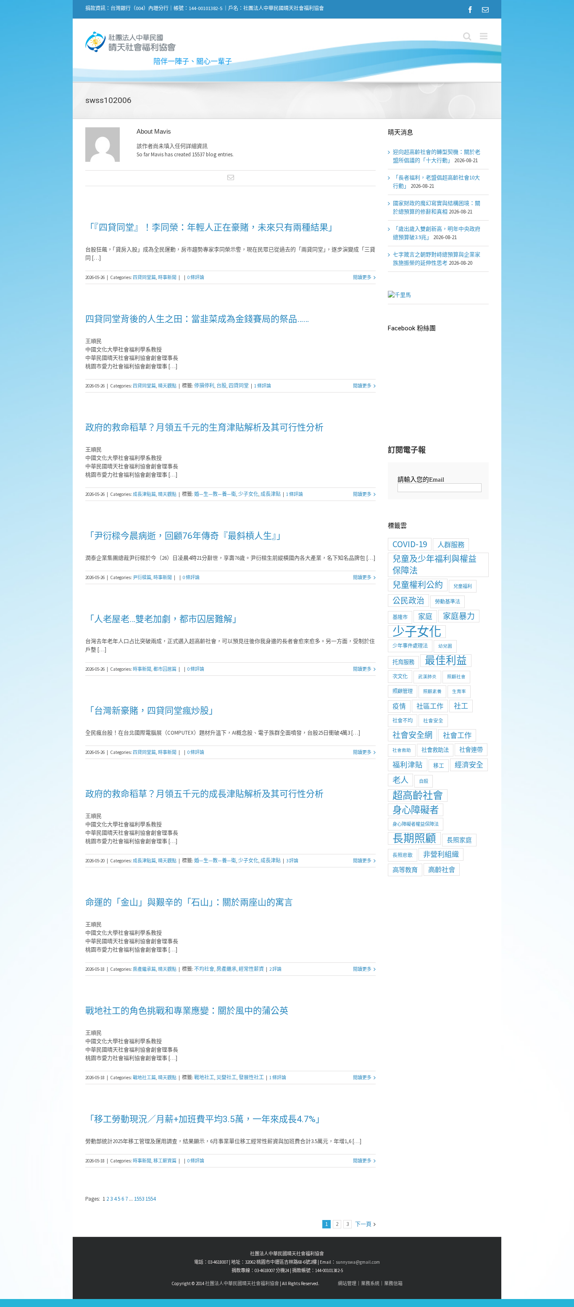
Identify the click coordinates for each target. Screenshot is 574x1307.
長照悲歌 (402, 855)
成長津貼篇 (144, 494)
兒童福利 (462, 586)
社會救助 (401, 750)
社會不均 (402, 720)
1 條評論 (262, 386)
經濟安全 (469, 764)
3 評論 (292, 861)
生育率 (459, 691)
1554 (150, 1198)
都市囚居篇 (164, 669)
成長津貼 (271, 494)
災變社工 (226, 1077)
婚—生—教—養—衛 (215, 494)
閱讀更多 (362, 277)
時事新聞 (167, 277)
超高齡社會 (417, 795)
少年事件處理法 (410, 646)
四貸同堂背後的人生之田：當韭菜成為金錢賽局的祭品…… (197, 319)
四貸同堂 (239, 385)
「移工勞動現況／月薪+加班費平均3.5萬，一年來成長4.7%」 (204, 1119)
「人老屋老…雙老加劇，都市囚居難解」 (163, 619)
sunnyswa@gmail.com (358, 1262)
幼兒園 (445, 646)
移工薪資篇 (164, 1161)
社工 (461, 706)
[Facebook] (470, 9)
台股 (221, 385)
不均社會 (204, 969)
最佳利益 (446, 660)
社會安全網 (412, 735)
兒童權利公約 (417, 585)
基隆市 (400, 617)
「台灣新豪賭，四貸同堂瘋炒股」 (151, 711)
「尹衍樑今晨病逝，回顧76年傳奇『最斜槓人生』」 (185, 536)
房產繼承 (226, 969)
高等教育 (405, 870)
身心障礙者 (415, 810)
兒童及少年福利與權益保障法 (434, 564)
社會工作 (457, 735)
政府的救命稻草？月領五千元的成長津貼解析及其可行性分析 (204, 794)
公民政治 (408, 601)
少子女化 (248, 494)
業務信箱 (393, 1283)
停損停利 (204, 385)
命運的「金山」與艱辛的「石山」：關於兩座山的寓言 (189, 902)
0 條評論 (195, 277)
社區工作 (429, 706)
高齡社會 (441, 869)
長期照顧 (414, 838)
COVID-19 (409, 544)
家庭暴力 (459, 616)
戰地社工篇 (144, 1077)
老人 (400, 780)
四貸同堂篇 (144, 277)
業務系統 (370, 1283)
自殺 (423, 781)
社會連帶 (471, 750)
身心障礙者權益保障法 (415, 824)
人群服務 (450, 544)
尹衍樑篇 (142, 577)
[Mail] (485, 9)
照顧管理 (402, 691)
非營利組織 (441, 854)
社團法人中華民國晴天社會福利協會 (242, 1283)
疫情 (399, 706)
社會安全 (433, 720)
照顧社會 (456, 677)
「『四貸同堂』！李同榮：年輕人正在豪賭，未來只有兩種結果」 (211, 227)
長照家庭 (459, 840)
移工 (438, 765)
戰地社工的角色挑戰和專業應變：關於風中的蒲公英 (186, 1011)
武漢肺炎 (427, 677)
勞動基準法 (447, 601)
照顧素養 (432, 691)
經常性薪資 (251, 969)
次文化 (400, 676)
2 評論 (275, 969)
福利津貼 (407, 764)
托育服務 (403, 662)
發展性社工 (251, 1077)
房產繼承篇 (144, 969)
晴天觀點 (167, 386)
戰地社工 (204, 1077)
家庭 (425, 616)
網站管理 (347, 1283)
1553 (139, 1198)
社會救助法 (435, 750)
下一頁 (363, 1224)
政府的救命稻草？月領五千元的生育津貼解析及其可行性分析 (204, 427)
